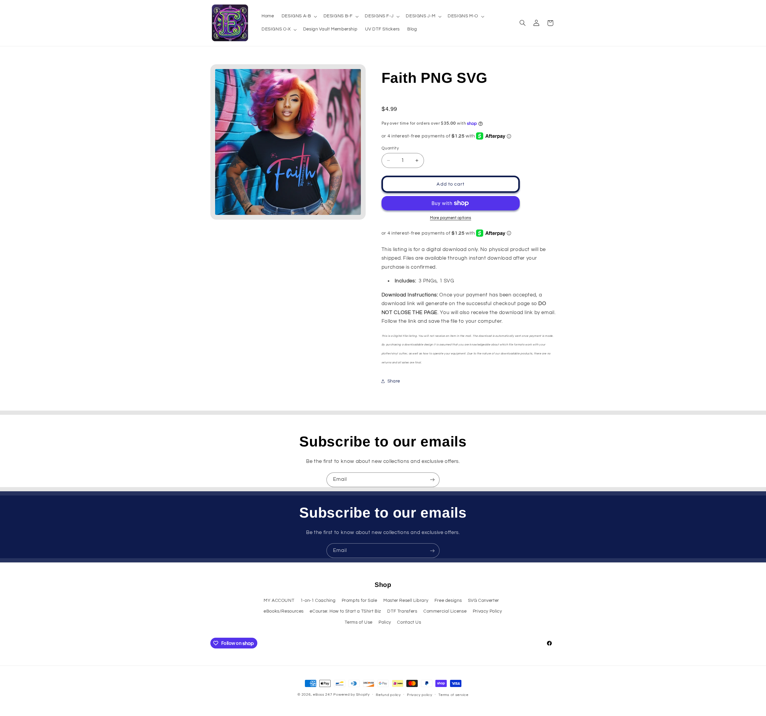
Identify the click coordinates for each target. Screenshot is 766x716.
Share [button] (393, 381)
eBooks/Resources (284, 611)
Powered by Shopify (351, 694)
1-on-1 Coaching (317, 600)
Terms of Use (359, 622)
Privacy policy (419, 695)
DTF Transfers (402, 611)
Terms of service (453, 695)
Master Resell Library (405, 600)
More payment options (450, 218)
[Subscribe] (432, 479)
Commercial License (444, 611)
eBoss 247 (322, 694)
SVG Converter (483, 600)
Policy (385, 622)
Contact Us (409, 622)
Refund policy (388, 695)
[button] (299, 16)
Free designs (448, 600)
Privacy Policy (487, 611)
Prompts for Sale (359, 600)
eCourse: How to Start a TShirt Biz (345, 611)
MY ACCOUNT (279, 600)
